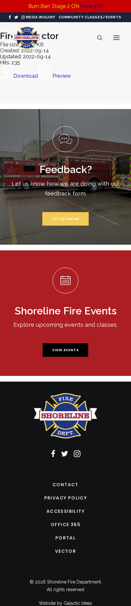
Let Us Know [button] (65, 218)
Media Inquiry (40, 17)
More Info (91, 6)
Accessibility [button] (65, 511)
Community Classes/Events (90, 17)
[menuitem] (40, 17)
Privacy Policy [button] (65, 498)
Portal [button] (65, 538)
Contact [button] (65, 484)
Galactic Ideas (78, 603)
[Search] (97, 38)
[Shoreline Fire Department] (26, 37)
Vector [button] (65, 551)
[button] (10, 17)
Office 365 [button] (65, 524)
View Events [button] (65, 349)
